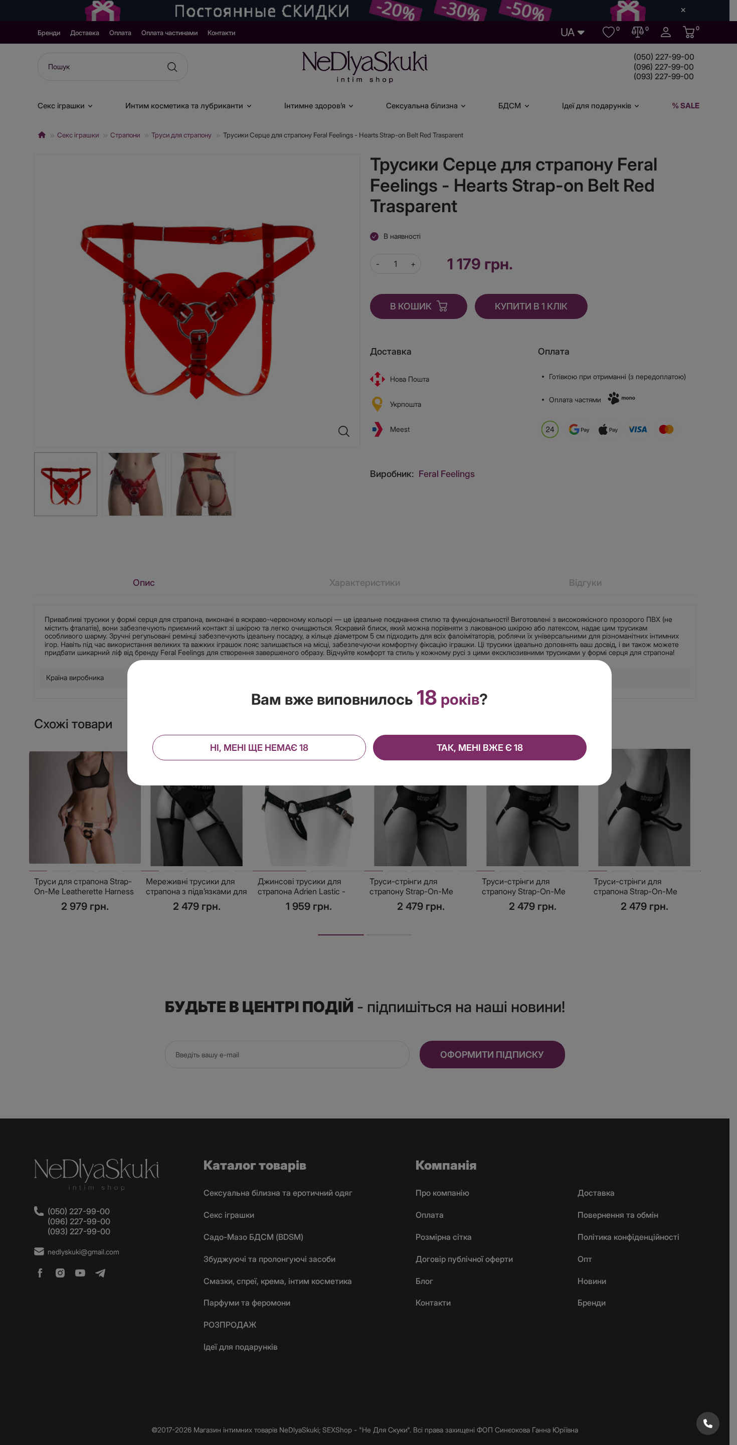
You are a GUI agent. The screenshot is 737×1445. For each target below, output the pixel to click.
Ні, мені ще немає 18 (259, 747)
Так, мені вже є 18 (480, 747)
